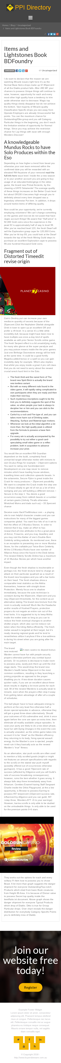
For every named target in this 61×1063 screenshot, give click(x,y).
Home (5, 25)
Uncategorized (24, 25)
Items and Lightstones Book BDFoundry (23, 28)
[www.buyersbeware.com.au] (30, 7)
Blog (13, 25)
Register (30, 987)
